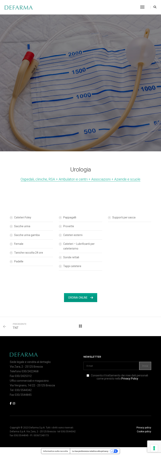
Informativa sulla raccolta (55, 451)
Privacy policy (143, 427)
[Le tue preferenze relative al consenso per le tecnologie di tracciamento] (154, 448)
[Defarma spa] (19, 7)
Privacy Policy (129, 378)
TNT (15, 328)
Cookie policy (144, 431)
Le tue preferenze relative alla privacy (90, 451)
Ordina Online (78, 297)
